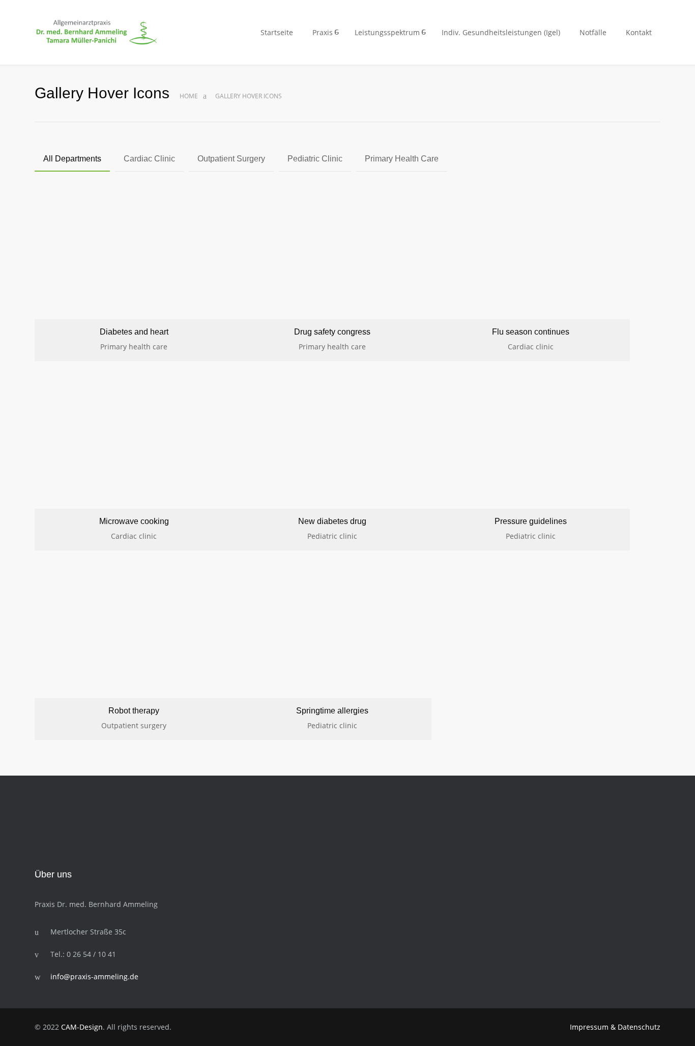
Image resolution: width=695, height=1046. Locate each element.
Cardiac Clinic (149, 158)
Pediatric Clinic (314, 158)
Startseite (276, 32)
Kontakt (639, 32)
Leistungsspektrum (387, 32)
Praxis (322, 32)
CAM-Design (82, 1027)
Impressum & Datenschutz (615, 1027)
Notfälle (593, 32)
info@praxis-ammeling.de (94, 976)
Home (189, 96)
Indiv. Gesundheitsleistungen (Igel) (501, 32)
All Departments (72, 158)
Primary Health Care (402, 158)
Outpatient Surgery (231, 158)
